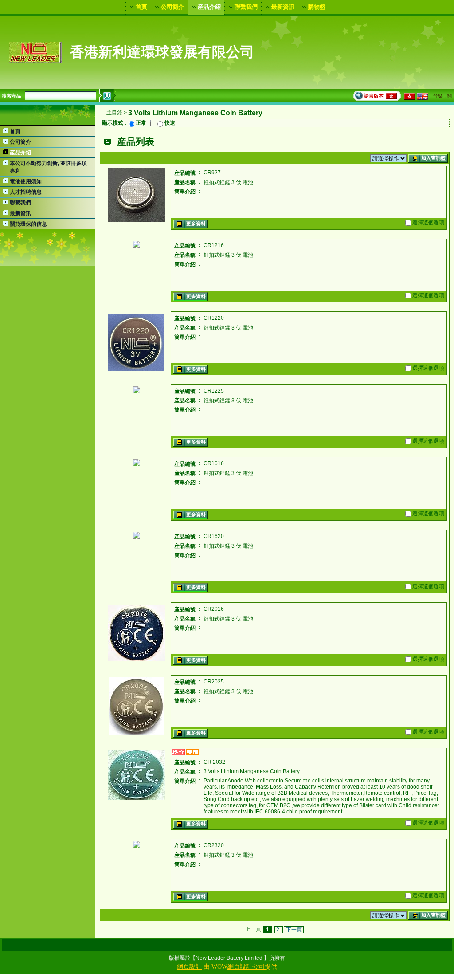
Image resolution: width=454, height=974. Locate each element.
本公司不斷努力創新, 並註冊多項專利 (48, 167)
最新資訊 (282, 6)
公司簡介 (172, 6)
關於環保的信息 (28, 224)
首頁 (141, 6)
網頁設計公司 (246, 966)
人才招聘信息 (26, 192)
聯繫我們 (246, 6)
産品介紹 (209, 6)
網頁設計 (189, 966)
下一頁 (294, 930)
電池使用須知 (26, 181)
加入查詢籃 (433, 158)
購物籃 (316, 6)
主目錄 (114, 113)
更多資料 (196, 223)
